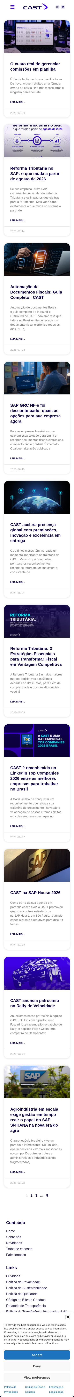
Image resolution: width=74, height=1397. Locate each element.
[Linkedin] (63, 7)
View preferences (37, 1377)
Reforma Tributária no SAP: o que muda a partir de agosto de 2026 (35, 173)
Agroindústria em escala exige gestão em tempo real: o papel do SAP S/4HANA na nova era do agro (34, 1120)
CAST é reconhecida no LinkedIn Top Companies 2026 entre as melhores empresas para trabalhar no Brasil (34, 778)
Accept (37, 1355)
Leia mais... (17, 102)
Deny (37, 1366)
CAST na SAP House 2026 (35, 892)
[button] (68, 1317)
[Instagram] (57, 7)
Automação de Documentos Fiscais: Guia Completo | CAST (36, 292)
